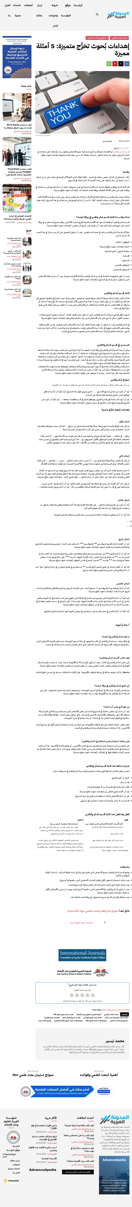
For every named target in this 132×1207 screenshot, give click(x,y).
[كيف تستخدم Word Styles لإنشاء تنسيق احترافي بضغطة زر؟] (17, 107)
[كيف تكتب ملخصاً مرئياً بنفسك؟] (27, 292)
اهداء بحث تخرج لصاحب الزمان (116, 1017)
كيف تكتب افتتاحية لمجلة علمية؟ (14, 239)
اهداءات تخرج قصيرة (52, 1017)
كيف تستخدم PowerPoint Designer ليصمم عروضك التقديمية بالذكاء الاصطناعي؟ (18, 172)
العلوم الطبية (52, 1154)
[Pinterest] (115, 63)
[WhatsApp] (109, 63)
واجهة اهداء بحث (44, 1020)
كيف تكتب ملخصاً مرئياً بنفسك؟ (13, 290)
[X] (120, 63)
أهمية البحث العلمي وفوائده (99, 1075)
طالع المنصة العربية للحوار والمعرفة (77, 1172)
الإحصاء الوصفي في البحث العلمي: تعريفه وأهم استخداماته (17, 217)
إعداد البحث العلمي (24, 222)
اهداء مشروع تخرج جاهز (71, 1017)
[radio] (92, 996)
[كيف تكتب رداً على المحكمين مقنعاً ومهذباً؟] (27, 254)
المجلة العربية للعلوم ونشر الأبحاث (88, 1014)
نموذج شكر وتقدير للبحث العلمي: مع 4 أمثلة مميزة (93, 911)
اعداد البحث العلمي (111, 1014)
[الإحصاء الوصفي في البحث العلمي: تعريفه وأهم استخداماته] (17, 198)
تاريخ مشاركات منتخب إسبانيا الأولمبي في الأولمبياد (44, 1138)
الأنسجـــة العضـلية (49, 1158)
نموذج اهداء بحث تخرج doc (96, 1020)
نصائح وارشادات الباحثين (119, 1020)
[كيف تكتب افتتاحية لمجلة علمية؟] (27, 241)
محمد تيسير (107, 141)
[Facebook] (126, 63)
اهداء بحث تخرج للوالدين (92, 1017)
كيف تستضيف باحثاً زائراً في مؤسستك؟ (12, 265)
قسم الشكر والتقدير (121, 151)
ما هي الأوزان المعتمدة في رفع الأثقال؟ (44, 1127)
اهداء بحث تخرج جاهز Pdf (63, 1014)
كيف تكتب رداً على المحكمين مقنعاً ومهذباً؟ (12, 252)
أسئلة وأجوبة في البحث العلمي (14, 244)
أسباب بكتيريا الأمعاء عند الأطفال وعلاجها (42, 1149)
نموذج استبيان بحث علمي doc (33, 1075)
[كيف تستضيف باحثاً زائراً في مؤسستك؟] (27, 267)
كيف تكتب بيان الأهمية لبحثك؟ (13, 277)
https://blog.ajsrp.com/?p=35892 (115, 1010)
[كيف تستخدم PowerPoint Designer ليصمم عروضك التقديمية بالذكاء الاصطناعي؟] (17, 151)
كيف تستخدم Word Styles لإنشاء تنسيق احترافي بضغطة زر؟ (17, 126)
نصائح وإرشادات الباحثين (22, 131)
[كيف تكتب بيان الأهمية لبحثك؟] (27, 280)
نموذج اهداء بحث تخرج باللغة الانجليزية (68, 1020)
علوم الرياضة (52, 1132)
